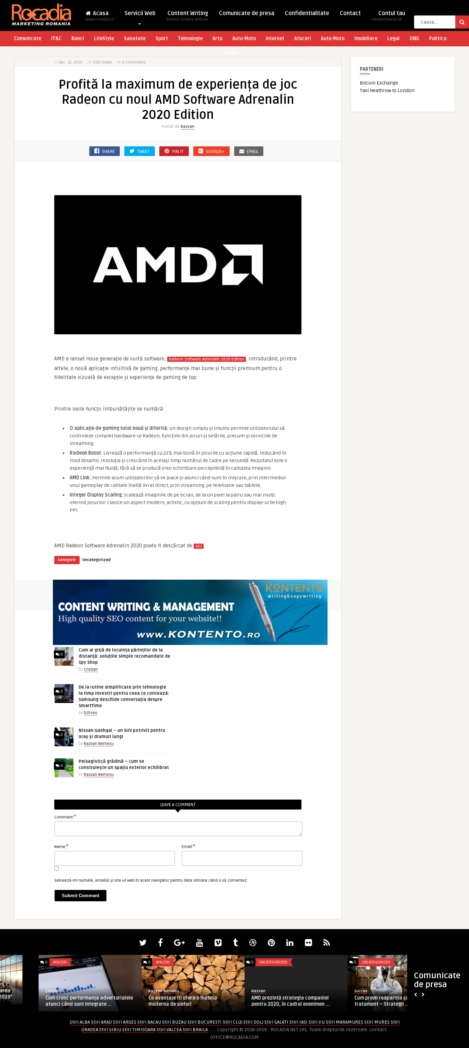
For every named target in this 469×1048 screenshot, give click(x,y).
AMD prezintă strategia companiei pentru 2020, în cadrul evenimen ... (252, 1001)
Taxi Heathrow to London (387, 90)
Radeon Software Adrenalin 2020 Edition (206, 359)
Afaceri (302, 39)
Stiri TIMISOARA (139, 1030)
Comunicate (27, 39)
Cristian (91, 669)
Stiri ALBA (80, 1022)
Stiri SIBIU (110, 1030)
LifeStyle (104, 39)
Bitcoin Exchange (379, 83)
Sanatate (135, 39)
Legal (393, 39)
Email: (188, 846)
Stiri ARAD (101, 1022)
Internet (275, 39)
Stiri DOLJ (253, 1022)
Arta (217, 39)
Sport (162, 39)
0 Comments (134, 62)
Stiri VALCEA (169, 1030)
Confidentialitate (307, 13)
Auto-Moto (244, 39)
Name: (61, 846)
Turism (230, 53)
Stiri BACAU (149, 1022)
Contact (350, 13)
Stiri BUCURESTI (204, 1022)
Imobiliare (365, 39)
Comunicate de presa (246, 13)
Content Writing (187, 16)
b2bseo (91, 713)
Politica (438, 39)
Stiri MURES (377, 1022)
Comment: (65, 817)
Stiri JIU (317, 1022)
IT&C (56, 39)
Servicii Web (140, 13)
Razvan (187, 126)
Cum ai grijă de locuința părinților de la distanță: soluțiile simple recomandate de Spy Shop (124, 656)
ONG (414, 39)
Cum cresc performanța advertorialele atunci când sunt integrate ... (50, 1001)
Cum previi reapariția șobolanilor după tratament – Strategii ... (359, 1001)
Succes (322, 991)
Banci (77, 39)
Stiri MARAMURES (344, 1022)
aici (198, 546)
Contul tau (388, 16)
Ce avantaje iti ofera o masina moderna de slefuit (144, 1001)
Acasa (99, 16)
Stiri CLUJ (232, 1022)
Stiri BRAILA (195, 1030)
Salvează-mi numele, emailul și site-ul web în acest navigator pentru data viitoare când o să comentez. (151, 880)
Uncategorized (96, 559)
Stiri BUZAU (174, 1022)
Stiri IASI (298, 1022)
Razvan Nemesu (99, 744)
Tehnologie (190, 39)
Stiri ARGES (124, 1022)
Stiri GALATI (276, 1022)
